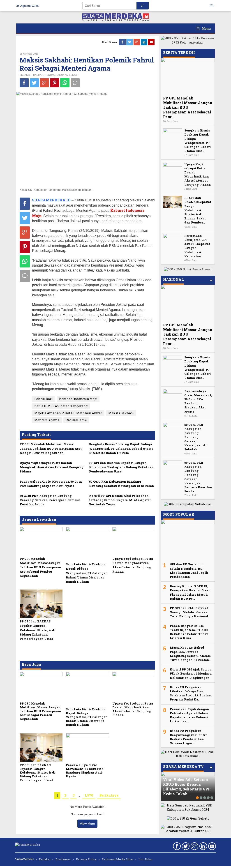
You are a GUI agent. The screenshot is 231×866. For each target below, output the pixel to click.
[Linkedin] (144, 42)
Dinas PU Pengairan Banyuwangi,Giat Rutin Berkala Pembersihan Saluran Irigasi (189, 737)
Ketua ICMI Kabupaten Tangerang (61, 406)
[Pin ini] (54, 82)
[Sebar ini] (24, 82)
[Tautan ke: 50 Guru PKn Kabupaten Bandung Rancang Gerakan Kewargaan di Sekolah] (172, 428)
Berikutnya (108, 795)
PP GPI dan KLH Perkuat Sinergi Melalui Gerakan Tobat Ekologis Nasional (190, 612)
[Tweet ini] (34, 82)
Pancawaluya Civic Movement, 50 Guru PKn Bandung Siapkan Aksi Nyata (51, 483)
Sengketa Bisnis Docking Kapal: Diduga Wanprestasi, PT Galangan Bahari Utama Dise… (197, 140)
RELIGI (73, 74)
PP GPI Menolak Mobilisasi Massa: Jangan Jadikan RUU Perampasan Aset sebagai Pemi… (187, 107)
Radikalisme (76, 420)
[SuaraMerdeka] (115, 17)
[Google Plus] (137, 42)
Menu (206, 28)
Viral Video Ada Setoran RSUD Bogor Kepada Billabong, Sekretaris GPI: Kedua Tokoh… (186, 786)
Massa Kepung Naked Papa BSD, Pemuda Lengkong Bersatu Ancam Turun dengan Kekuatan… (190, 653)
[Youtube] (151, 42)
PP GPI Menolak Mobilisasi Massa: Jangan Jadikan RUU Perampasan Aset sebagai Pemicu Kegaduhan (51, 448)
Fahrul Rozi (43, 399)
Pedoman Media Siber (118, 859)
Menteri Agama (47, 420)
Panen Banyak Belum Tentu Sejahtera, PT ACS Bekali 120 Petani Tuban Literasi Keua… (189, 632)
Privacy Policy (86, 859)
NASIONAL (61, 74)
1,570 (89, 795)
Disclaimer (63, 859)
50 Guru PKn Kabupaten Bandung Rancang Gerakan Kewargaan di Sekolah (121, 483)
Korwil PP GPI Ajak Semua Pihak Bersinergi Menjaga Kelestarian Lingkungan (191, 673)
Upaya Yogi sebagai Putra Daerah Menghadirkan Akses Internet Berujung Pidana (51, 467)
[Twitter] (130, 42)
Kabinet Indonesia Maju (78, 399)
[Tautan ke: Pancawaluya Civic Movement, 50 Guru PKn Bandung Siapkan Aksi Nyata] (172, 395)
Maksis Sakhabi (121, 413)
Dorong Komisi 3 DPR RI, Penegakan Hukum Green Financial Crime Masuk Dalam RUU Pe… (190, 592)
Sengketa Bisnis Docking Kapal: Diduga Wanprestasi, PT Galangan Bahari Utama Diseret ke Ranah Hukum (121, 448)
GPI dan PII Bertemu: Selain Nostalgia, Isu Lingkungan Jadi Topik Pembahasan (189, 570)
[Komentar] (75, 82)
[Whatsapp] (64, 82)
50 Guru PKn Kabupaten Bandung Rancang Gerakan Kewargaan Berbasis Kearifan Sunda (50, 500)
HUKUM (49, 74)
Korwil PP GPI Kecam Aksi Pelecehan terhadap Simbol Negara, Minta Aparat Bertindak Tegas (120, 500)
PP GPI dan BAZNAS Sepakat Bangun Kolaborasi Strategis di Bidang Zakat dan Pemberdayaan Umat (121, 467)
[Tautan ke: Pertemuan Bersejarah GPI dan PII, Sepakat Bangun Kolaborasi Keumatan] (172, 239)
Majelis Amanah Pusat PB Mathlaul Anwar (68, 413)
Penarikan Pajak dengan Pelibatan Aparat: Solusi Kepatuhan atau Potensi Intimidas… (189, 715)
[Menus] (213, 5)
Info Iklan (145, 859)
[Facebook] (122, 42)
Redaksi (45, 859)
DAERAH (38, 74)
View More (87, 823)
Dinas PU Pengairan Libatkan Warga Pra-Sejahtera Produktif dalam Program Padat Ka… (191, 693)
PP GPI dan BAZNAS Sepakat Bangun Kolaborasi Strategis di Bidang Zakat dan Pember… (197, 210)
